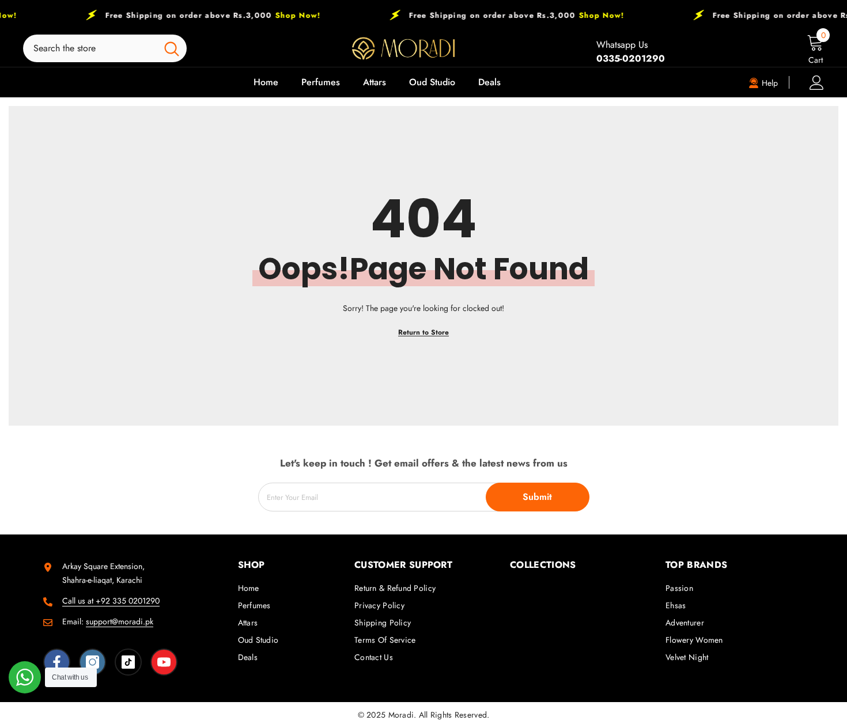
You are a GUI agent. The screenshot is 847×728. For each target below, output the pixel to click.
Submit (537, 496)
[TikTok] (128, 662)
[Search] (105, 48)
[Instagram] (92, 662)
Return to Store (423, 332)
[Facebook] (56, 662)
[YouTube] (163, 662)
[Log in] (817, 82)
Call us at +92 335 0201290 (111, 600)
